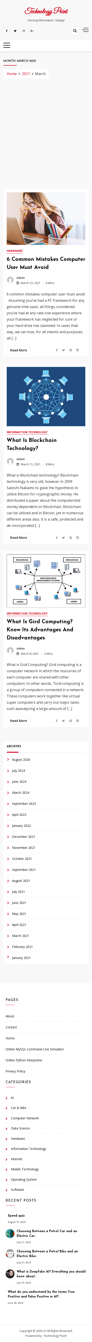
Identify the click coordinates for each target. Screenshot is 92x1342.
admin (21, 278)
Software (17, 1189)
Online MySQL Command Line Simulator (35, 1049)
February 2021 (22, 947)
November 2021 (24, 847)
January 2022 (21, 825)
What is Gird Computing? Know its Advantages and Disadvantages (40, 630)
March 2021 (20, 936)
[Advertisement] (46, 133)
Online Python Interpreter (24, 1060)
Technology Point (46, 11)
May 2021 (19, 914)
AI (12, 1098)
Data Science (20, 1128)
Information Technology (27, 432)
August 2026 (21, 759)
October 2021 (22, 858)
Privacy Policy (15, 1071)
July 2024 (18, 770)
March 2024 (20, 792)
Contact (11, 1027)
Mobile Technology (25, 1169)
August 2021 (21, 880)
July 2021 (18, 891)
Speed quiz (16, 1216)
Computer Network (25, 1118)
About (10, 1016)
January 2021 (21, 958)
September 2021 (24, 869)
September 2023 (24, 803)
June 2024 (19, 781)
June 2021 (19, 903)
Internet (16, 1159)
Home (10, 1038)
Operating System (24, 1179)
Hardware (15, 251)
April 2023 (19, 814)
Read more (18, 350)
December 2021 (23, 836)
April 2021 (19, 925)
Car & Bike (18, 1108)
